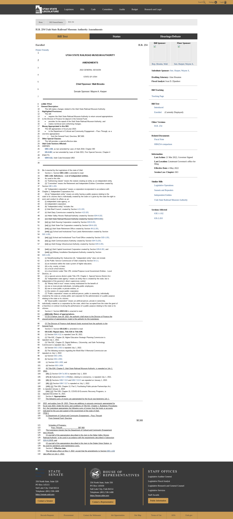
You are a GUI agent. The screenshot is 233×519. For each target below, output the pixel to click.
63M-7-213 (63, 380)
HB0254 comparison (163, 144)
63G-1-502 (58, 348)
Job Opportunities (117, 515)
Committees (107, 9)
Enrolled (158, 112)
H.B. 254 (158, 126)
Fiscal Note (159, 139)
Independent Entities (163, 195)
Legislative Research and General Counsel (166, 486)
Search (200, 2)
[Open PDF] (165, 107)
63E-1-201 (53, 186)
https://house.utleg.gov (99, 495)
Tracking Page (158, 96)
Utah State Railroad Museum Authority (171, 200)
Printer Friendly (42, 50)
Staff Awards (153, 495)
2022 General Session (56, 22)
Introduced (158, 107)
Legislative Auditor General (160, 476)
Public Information (158, 500)
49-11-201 (94, 229)
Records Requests (47, 515)
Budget (135, 9)
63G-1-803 (59, 362)
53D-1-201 (105, 238)
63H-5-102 (98, 219)
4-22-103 (85, 212)
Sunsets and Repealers (163, 190)
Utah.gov (188, 515)
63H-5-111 (49, 158)
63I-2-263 (158, 218)
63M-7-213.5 (76, 380)
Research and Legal (153, 9)
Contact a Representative (102, 502)
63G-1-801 (58, 356)
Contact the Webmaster (92, 515)
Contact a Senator (45, 501)
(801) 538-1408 (52, 491)
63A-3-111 (58, 334)
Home (41, 22)
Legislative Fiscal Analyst (159, 481)
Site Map (137, 515)
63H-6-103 (93, 225)
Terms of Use (156, 515)
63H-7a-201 (96, 241)
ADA (173, 515)
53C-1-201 (46, 234)
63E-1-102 (158, 213)
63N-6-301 (100, 249)
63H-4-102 (98, 216)
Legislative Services (156, 490)
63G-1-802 (58, 359)
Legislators (69, 9)
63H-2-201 (99, 244)
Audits (122, 9)
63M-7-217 (63, 383)
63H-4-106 (47, 440)
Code (93, 9)
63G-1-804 (59, 365)
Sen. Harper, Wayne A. (180, 70)
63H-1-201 (46, 255)
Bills (82, 9)
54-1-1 (95, 261)
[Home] (47, 9)
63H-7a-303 (63, 374)
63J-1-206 (65, 377)
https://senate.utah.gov (45, 494)
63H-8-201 (91, 222)
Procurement (68, 515)
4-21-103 (80, 209)
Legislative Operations (163, 185)
